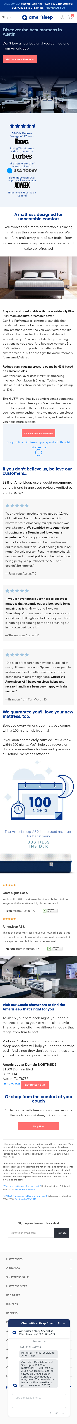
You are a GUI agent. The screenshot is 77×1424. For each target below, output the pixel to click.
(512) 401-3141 (11, 1084)
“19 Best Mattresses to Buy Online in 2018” (25, 1195)
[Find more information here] (39, 1367)
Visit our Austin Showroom (20, 59)
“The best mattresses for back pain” (22, 1186)
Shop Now (38, 1126)
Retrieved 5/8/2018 (25, 1189)
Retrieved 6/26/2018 (26, 1199)
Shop (6, 17)
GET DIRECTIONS (37, 1084)
